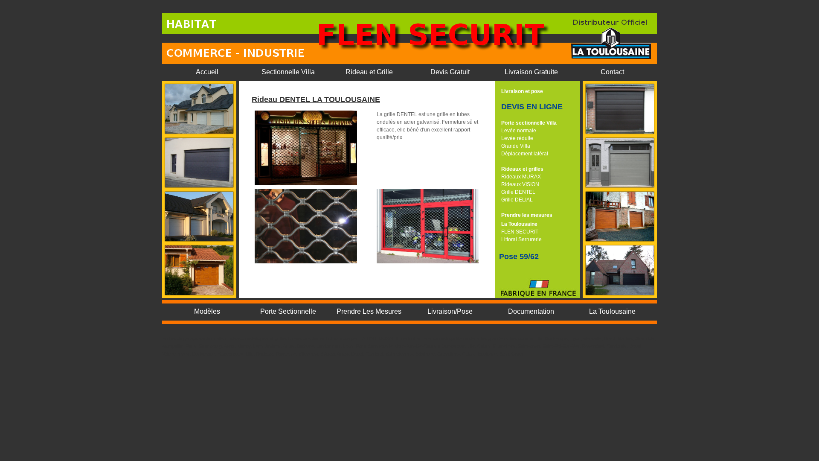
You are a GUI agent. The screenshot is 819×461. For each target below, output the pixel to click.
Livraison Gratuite (531, 72)
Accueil (207, 72)
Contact (612, 72)
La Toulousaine (519, 224)
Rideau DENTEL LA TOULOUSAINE (316, 99)
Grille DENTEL (518, 192)
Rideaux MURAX (521, 177)
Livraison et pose (522, 91)
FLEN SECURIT (519, 232)
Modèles (207, 311)
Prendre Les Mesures (369, 311)
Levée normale (518, 131)
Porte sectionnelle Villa (529, 123)
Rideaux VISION (520, 184)
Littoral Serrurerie (521, 239)
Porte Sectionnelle (288, 311)
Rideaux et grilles (522, 169)
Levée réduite (517, 138)
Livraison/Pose (450, 311)
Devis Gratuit (450, 72)
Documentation (531, 311)
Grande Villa (515, 146)
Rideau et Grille (369, 72)
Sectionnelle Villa (288, 72)
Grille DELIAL (517, 200)
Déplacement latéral (524, 154)
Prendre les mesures (526, 215)
